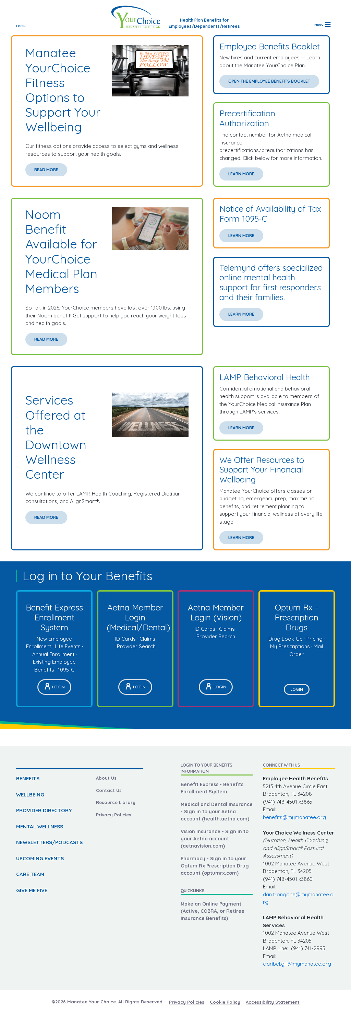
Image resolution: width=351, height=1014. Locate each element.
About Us (106, 778)
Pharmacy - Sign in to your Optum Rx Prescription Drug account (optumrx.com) (215, 865)
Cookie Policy (225, 1002)
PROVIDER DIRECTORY (44, 810)
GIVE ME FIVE (31, 890)
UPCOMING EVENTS (40, 858)
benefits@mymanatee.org (294, 817)
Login (21, 26)
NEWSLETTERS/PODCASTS (49, 842)
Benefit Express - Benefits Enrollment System (212, 788)
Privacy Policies (113, 814)
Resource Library (115, 802)
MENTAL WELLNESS (39, 826)
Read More (46, 169)
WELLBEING (30, 794)
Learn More (241, 173)
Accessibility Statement (273, 1002)
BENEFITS (27, 778)
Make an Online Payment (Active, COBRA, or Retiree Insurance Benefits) (212, 911)
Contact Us (109, 790)
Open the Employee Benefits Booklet (269, 81)
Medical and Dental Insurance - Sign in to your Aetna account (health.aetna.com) (217, 811)
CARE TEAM (30, 874)
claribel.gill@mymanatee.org (297, 963)
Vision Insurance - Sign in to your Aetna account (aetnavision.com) (215, 838)
